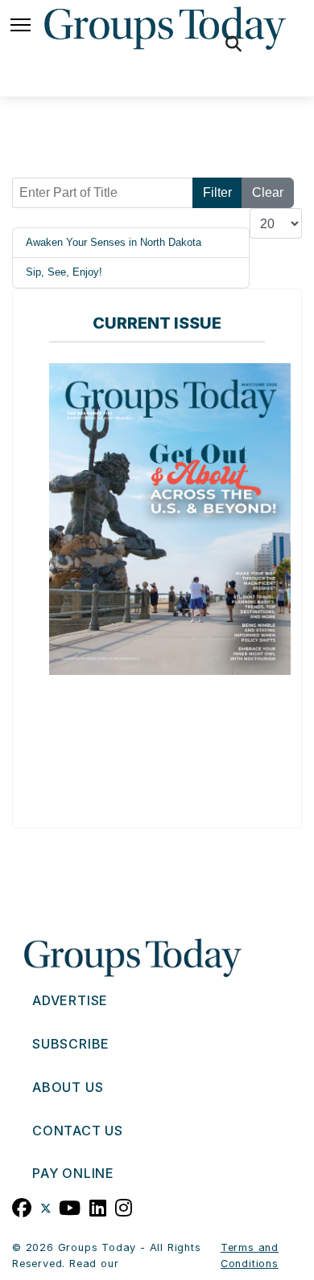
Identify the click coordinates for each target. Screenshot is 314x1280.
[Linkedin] (98, 1206)
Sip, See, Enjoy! (64, 272)
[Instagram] (124, 1206)
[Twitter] (46, 1206)
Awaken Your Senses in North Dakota (113, 242)
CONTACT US (77, 1131)
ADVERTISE (70, 1000)
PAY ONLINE (73, 1173)
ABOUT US (67, 1087)
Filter (217, 192)
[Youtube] (70, 1206)
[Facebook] (22, 1206)
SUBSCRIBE (70, 1044)
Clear (267, 192)
